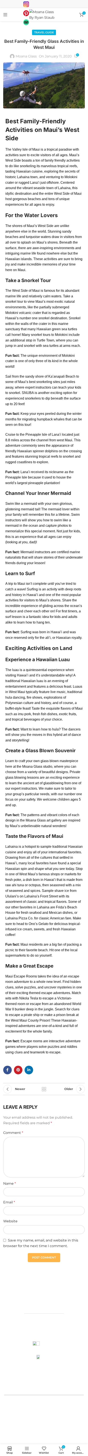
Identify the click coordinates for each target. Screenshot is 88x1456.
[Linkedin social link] (29, 1070)
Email (9, 1202)
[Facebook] (51, 1433)
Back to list (44, 1089)
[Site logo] (44, 14)
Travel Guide (44, 32)
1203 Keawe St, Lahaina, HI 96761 (44, 1301)
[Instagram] (60, 1433)
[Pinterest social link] (18, 1070)
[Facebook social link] (7, 1070)
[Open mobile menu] (5, 14)
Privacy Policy (32, 1426)
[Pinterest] (69, 1433)
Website (10, 1221)
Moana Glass (26, 56)
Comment (13, 1133)
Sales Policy (57, 1426)
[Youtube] (43, 1433)
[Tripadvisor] (77, 1433)
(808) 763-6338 (44, 1379)
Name (9, 1183)
